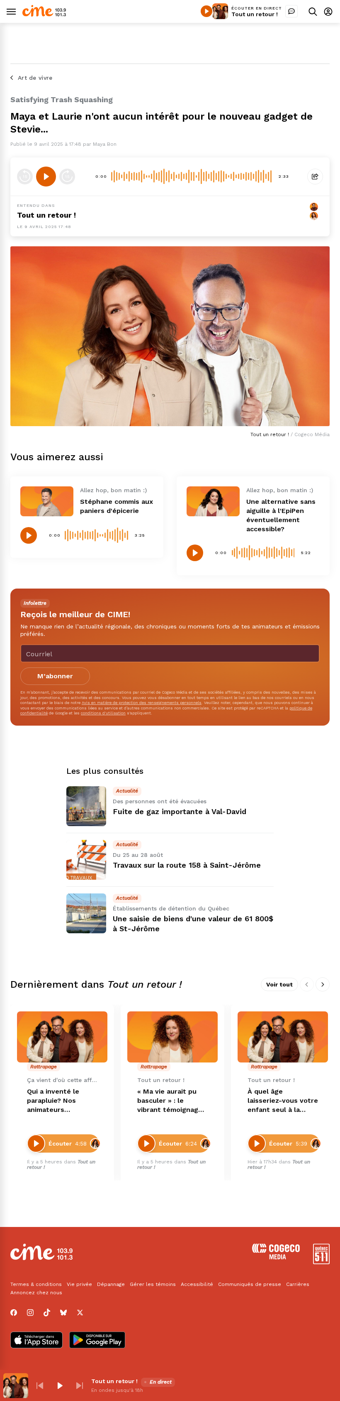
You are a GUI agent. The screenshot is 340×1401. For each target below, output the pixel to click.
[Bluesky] (63, 1312)
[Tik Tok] (47, 1312)
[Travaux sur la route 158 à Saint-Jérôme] (86, 860)
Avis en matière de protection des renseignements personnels (142, 702)
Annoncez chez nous (36, 1292)
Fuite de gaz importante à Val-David (179, 811)
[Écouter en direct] (206, 11)
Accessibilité (197, 1284)
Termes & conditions (36, 1284)
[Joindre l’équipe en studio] (291, 11)
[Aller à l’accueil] (44, 14)
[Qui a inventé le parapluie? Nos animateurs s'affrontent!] (62, 1036)
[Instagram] (30, 1312)
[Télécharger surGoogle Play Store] (97, 1341)
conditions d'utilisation (103, 713)
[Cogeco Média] (276, 1257)
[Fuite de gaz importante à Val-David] (86, 806)
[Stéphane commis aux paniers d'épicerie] (46, 501)
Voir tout (279, 984)
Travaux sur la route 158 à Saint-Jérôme (187, 865)
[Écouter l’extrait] (46, 176)
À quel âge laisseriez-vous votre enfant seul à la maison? (283, 1100)
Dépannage (111, 1284)
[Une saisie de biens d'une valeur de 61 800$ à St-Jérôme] (86, 913)
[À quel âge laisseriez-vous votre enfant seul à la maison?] (283, 1036)
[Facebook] (13, 1312)
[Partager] (315, 176)
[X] (80, 1312)
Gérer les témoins (153, 1284)
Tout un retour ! (254, 14)
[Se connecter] (328, 11)
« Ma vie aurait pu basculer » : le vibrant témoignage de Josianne (169, 1100)
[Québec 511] (321, 1262)
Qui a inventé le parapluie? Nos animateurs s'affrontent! (53, 1100)
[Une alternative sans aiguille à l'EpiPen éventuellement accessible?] (213, 501)
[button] (40, 1385)
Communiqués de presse (249, 1284)
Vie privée (79, 1284)
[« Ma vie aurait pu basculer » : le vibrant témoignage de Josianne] (172, 1036)
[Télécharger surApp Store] (36, 1341)
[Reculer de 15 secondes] (25, 176)
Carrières (297, 1284)
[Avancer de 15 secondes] (67, 176)
